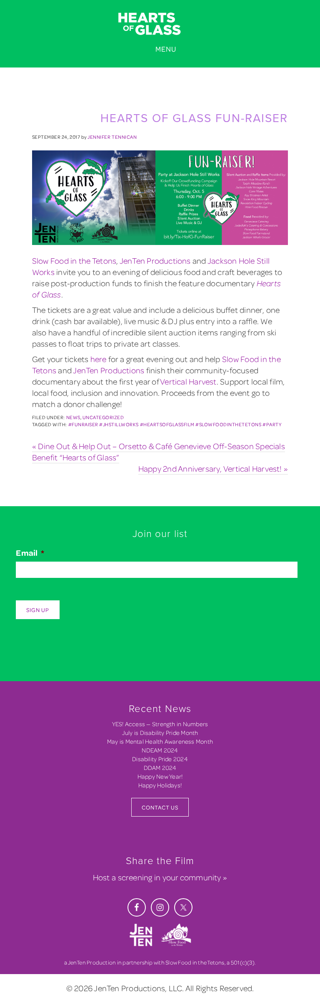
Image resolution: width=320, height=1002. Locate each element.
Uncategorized (103, 417)
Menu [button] (165, 49)
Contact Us (160, 807)
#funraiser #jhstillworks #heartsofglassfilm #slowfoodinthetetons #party (175, 424)
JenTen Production (92, 962)
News (73, 417)
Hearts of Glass (160, 24)
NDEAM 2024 (160, 750)
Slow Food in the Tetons (74, 260)
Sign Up (37, 610)
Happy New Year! (160, 776)
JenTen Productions (155, 260)
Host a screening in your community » (160, 877)
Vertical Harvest (188, 381)
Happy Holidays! (160, 785)
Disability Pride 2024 (160, 759)
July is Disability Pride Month (160, 732)
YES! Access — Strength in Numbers (160, 724)
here (98, 359)
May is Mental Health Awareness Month (160, 741)
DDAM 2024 (160, 767)
